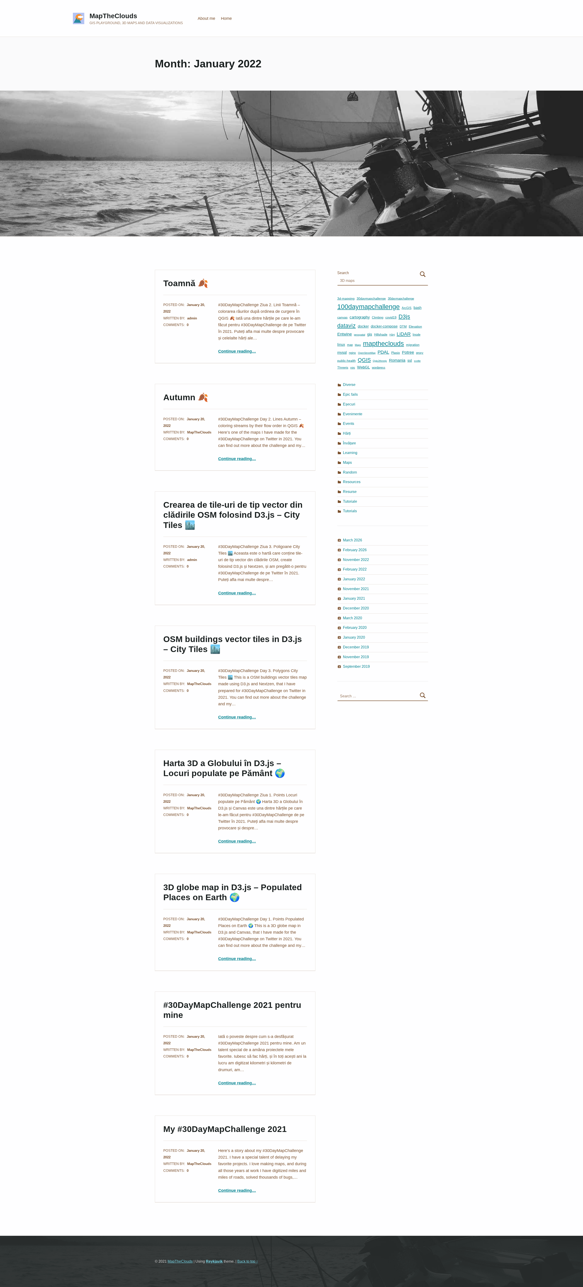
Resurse (350, 491)
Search (343, 273)
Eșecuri (349, 404)
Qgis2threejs (380, 360)
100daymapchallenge (368, 306)
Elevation (415, 326)
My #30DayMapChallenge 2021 (225, 1129)
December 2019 (356, 647)
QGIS (364, 360)
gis (369, 334)
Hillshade (380, 334)
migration (412, 345)
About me (206, 18)
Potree (408, 352)
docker (363, 326)
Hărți (392, 334)
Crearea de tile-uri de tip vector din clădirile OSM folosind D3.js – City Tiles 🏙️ (233, 515)
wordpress (378, 367)
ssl (409, 360)
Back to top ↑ (247, 1261)
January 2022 (354, 579)
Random (350, 472)
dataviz (346, 326)
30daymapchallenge (371, 298)
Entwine (344, 334)
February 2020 (355, 627)
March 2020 (352, 618)
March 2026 (352, 540)
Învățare (349, 443)
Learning (350, 453)
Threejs (342, 367)
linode (416, 334)
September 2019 (356, 666)
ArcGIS (407, 308)
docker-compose (384, 326)
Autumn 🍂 (185, 397)
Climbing (377, 317)
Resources (352, 482)
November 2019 (356, 657)
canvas (342, 317)
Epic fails (350, 394)
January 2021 (354, 598)
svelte (417, 360)
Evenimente (352, 414)
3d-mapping (346, 298)
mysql (342, 352)
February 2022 (355, 569)
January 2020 (354, 637)
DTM (403, 326)
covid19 (390, 317)
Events (348, 423)
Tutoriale (350, 501)
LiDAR (404, 333)
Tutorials (350, 511)
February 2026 (355, 550)
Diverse (349, 384)
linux (341, 345)
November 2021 (356, 589)
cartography (360, 317)
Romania (397, 360)
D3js (404, 316)
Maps (358, 345)
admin (192, 318)
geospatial (359, 334)
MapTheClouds (113, 16)
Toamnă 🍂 (185, 283)
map (350, 345)
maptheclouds (383, 343)
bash (418, 308)
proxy (419, 352)
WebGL (363, 367)
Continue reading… (237, 351)
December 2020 (356, 608)
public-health (346, 360)
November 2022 (356, 560)
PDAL (383, 352)
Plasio (395, 352)
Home (226, 18)
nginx (352, 352)
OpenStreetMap (367, 353)
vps (352, 367)
